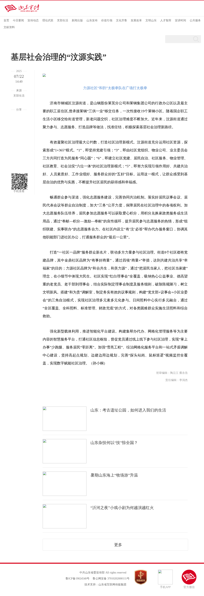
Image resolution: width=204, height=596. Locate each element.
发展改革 (136, 20)
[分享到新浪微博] (19, 150)
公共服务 (195, 20)
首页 (6, 20)
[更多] (19, 160)
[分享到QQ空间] (19, 140)
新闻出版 (77, 20)
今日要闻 (18, 20)
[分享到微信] (19, 120)
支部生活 (62, 20)
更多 (118, 545)
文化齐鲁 (121, 20)
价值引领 (106, 20)
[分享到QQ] (19, 130)
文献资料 (9, 27)
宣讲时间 (180, 20)
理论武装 (47, 20)
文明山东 (151, 20)
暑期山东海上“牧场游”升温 (114, 475)
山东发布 (92, 20)
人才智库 (165, 20)
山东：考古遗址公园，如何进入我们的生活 (128, 410)
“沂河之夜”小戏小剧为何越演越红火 (122, 507)
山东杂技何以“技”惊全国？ (114, 442)
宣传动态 (33, 20)
